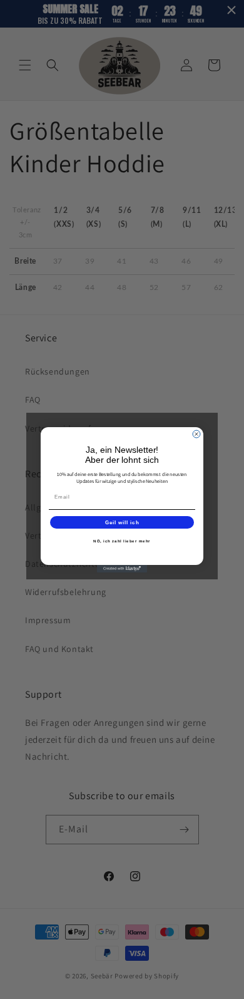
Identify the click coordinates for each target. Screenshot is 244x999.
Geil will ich (122, 522)
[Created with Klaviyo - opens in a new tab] (122, 568)
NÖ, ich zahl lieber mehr (122, 541)
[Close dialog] (196, 434)
